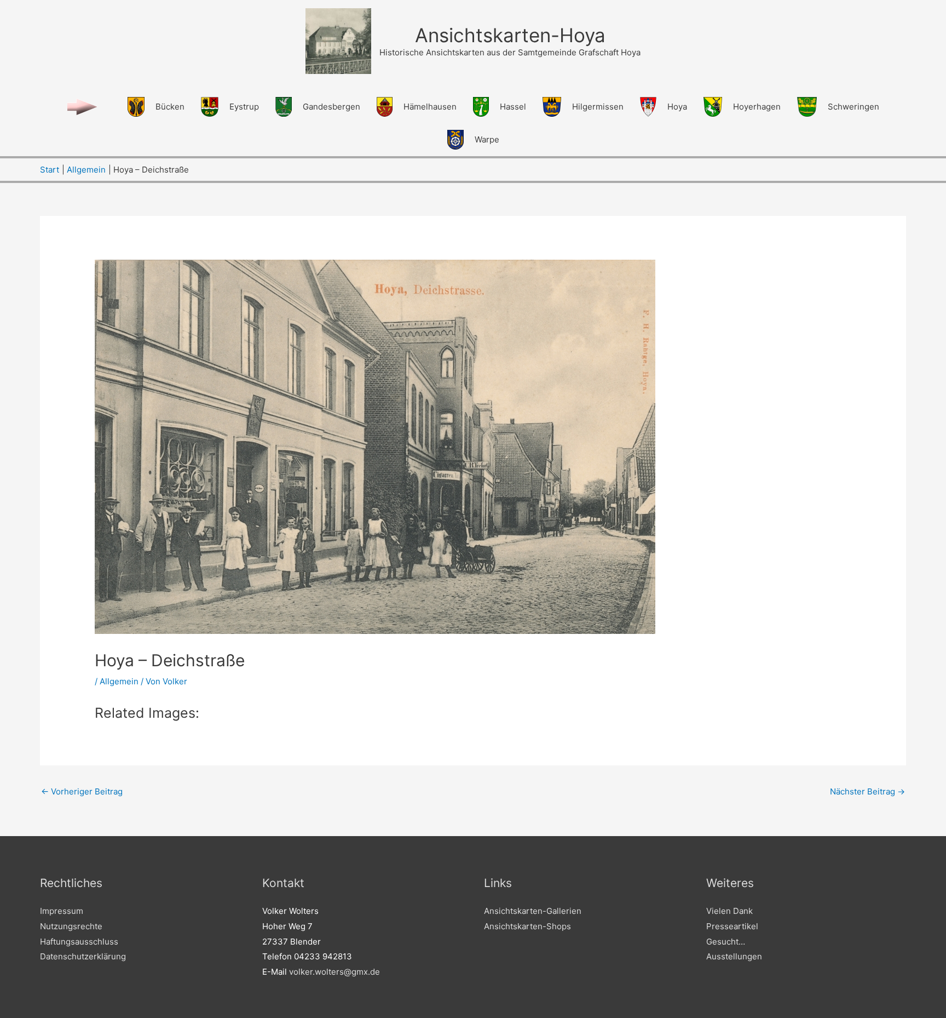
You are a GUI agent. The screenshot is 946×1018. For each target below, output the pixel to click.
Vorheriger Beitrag (82, 791)
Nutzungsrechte (71, 926)
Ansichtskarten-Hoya (510, 35)
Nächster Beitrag (867, 791)
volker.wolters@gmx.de (334, 971)
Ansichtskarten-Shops (527, 926)
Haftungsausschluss (79, 941)
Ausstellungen (734, 956)
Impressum (61, 911)
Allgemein (119, 681)
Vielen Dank (729, 911)
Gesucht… (725, 941)
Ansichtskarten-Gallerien (532, 911)
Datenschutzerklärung (83, 956)
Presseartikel (732, 926)
